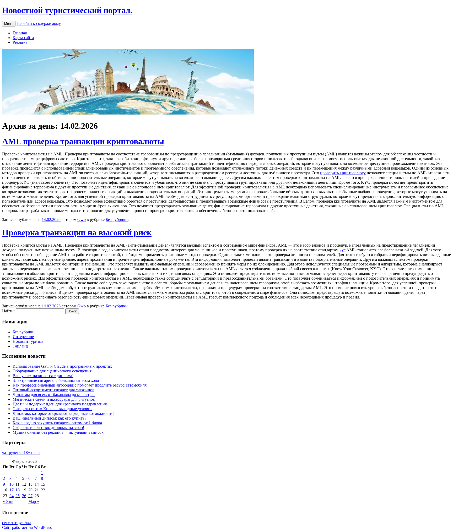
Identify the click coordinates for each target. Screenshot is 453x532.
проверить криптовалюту (343, 173)
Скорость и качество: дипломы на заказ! (48, 427)
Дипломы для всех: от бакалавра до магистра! (54, 394)
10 (11, 484)
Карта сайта (23, 37)
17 (11, 490)
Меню (8, 24)
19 (24, 490)
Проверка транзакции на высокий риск (77, 232)
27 (30, 495)
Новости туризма (28, 341)
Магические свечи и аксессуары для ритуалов (54, 399)
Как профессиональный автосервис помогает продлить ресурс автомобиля (80, 385)
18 (17, 490)
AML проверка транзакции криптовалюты (83, 141)
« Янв (8, 501)
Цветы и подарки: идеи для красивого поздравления (60, 404)
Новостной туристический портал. (67, 10)
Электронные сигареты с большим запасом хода (56, 380)
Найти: (8, 311)
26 (24, 495)
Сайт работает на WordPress (27, 527)
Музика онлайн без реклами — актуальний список (58, 432)
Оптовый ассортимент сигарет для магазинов (53, 390)
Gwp (81, 219)
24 (11, 495)
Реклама (20, 42)
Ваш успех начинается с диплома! (43, 375)
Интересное (23, 336)
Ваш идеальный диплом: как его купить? (49, 418)
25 (17, 495)
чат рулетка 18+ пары (21, 452)
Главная (20, 33)
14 (37, 484)
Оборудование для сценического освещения (52, 371)
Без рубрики (117, 219)
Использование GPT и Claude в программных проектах (62, 366)
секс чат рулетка (16, 522)
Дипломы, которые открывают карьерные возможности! (63, 413)
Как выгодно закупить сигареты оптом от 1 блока (57, 423)
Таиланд (20, 346)
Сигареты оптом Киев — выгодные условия (52, 408)
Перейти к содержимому (39, 23)
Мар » (33, 501)
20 (30, 490)
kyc (342, 250)
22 (43, 490)
